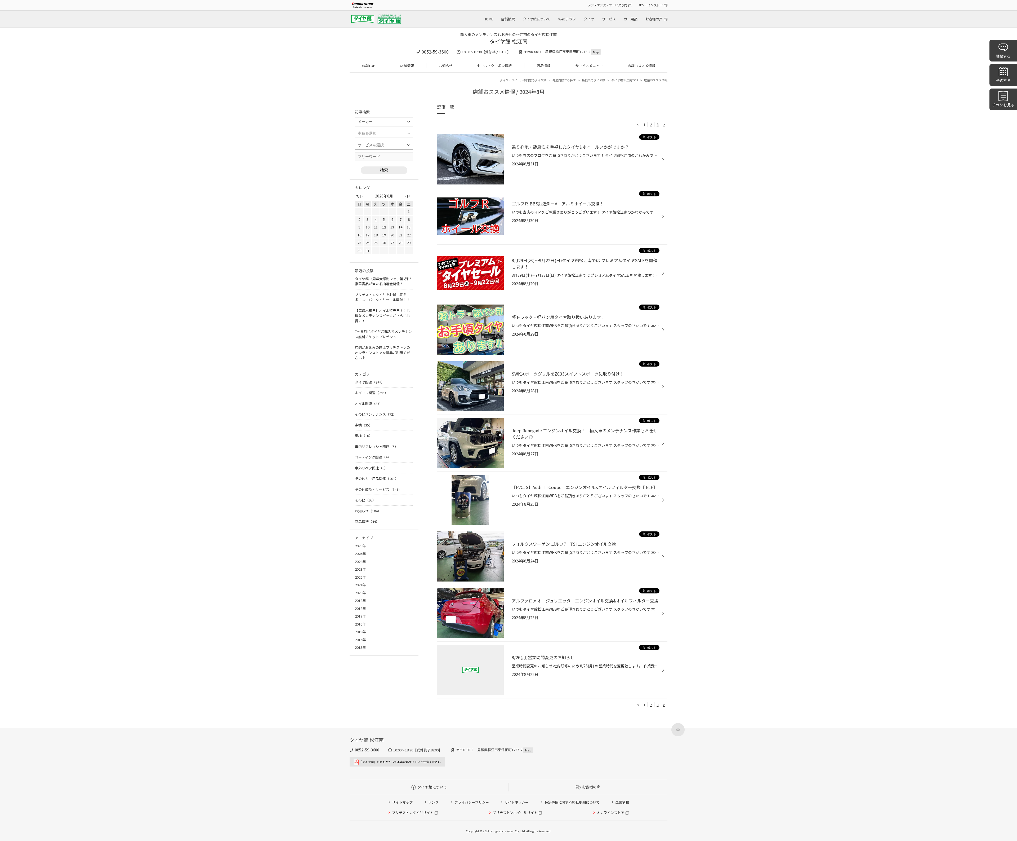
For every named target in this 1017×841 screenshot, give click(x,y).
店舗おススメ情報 (641, 65)
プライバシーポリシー (471, 802)
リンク (433, 802)
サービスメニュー (589, 65)
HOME (488, 18)
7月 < (360, 196)
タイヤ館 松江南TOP (624, 80)
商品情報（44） (367, 521)
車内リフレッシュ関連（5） (376, 446)
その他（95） (365, 500)
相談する (1003, 56)
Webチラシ (567, 18)
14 (400, 227)
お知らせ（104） (368, 510)
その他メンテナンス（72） (375, 414)
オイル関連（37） (369, 403)
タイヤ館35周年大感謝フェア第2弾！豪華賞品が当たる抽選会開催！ (383, 281)
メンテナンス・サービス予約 (607, 5)
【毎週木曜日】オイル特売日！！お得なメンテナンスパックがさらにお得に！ (382, 315)
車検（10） (363, 435)
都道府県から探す (564, 80)
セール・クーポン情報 (494, 65)
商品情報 (543, 65)
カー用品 (630, 18)
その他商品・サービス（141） (378, 489)
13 (392, 227)
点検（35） (363, 425)
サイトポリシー (517, 802)
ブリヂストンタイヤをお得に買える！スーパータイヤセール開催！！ (382, 297)
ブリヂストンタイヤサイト (412, 812)
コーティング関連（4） (373, 457)
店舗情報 (407, 65)
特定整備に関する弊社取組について (572, 802)
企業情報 (622, 802)
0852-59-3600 (435, 52)
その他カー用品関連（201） (376, 478)
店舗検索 (508, 18)
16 (359, 234)
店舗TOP (368, 65)
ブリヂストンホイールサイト (515, 812)
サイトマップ (402, 802)
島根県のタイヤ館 (593, 80)
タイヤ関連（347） (370, 382)
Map (596, 52)
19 (384, 234)
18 (376, 234)
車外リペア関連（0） (371, 467)
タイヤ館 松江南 (509, 41)
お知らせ (446, 65)
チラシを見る (1003, 104)
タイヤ (589, 18)
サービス (609, 18)
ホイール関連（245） (371, 392)
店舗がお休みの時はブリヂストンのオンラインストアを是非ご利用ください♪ (382, 352)
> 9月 (408, 196)
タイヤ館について (536, 18)
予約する (1003, 80)
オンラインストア (651, 5)
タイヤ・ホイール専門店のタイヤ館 (523, 80)
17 (367, 234)
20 (392, 234)
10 (367, 227)
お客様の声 (654, 18)
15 (409, 227)
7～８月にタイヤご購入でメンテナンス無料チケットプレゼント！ (383, 334)
